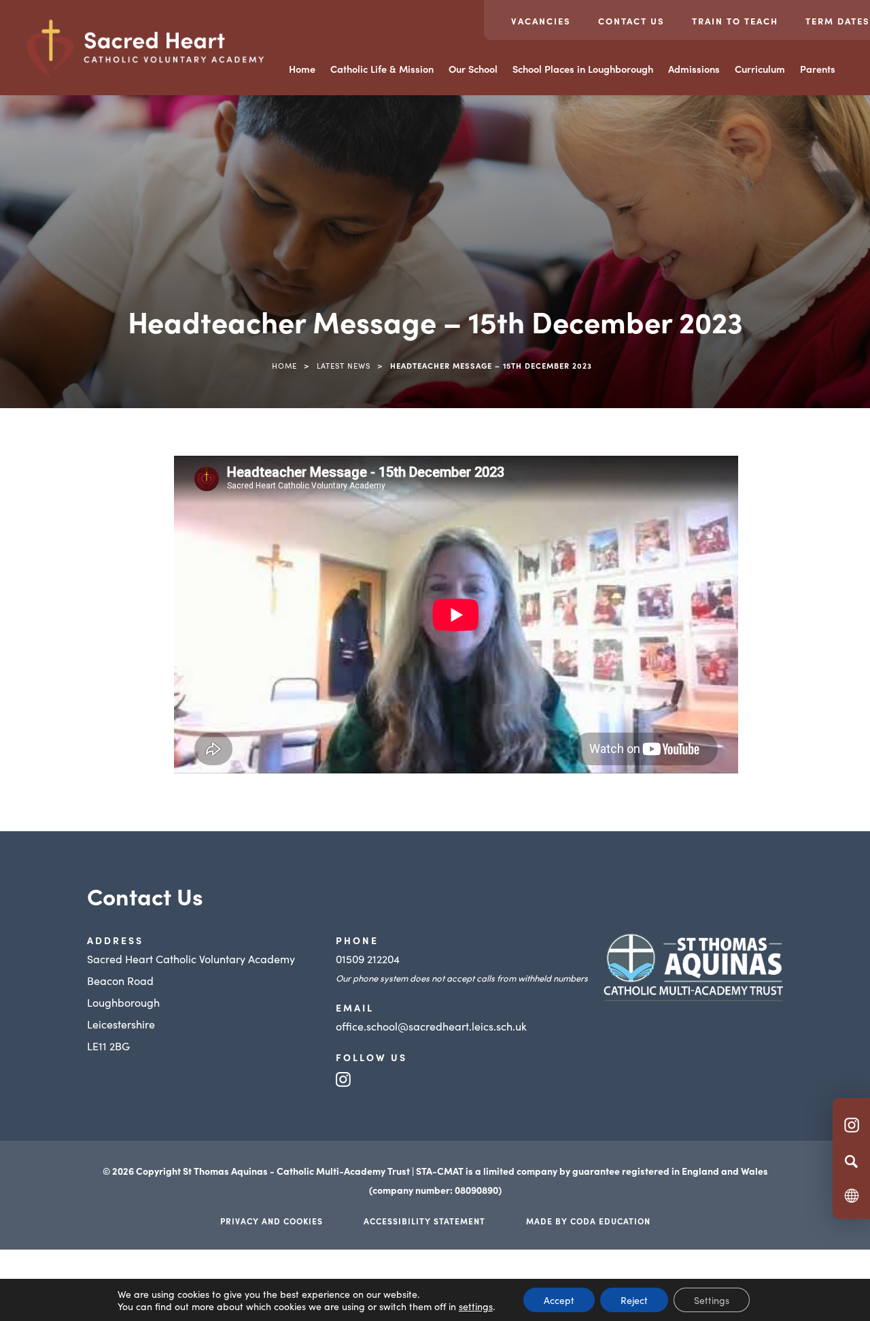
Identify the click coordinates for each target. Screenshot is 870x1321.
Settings (711, 1300)
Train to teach (735, 20)
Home (302, 69)
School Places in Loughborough (582, 69)
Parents (817, 69)
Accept (559, 1300)
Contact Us (631, 20)
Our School (473, 69)
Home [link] (284, 365)
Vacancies (541, 20)
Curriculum (760, 69)
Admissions (694, 69)
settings (476, 1306)
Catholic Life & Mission (382, 69)
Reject (634, 1300)
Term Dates (837, 20)
